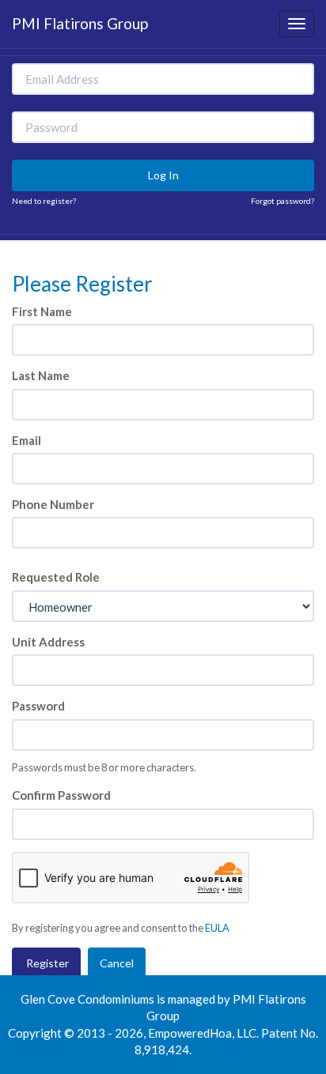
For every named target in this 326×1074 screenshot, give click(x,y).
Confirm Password (61, 795)
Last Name (41, 375)
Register (46, 963)
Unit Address (48, 642)
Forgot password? (282, 200)
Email (26, 440)
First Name (42, 311)
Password (38, 706)
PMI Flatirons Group (80, 23)
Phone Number (53, 504)
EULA (217, 927)
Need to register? (44, 200)
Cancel (117, 963)
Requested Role (56, 577)
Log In (163, 175)
